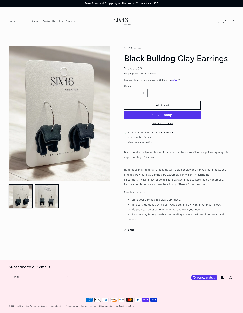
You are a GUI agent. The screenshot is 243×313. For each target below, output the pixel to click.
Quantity (128, 86)
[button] (23, 21)
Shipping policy (106, 306)
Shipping (128, 73)
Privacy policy (72, 306)
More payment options (162, 123)
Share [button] (131, 230)
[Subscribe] (67, 277)
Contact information (125, 306)
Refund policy (56, 306)
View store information (140, 142)
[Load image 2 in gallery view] (47, 196)
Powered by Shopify (38, 306)
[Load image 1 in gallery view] (21, 196)
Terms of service (88, 306)
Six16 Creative (23, 306)
